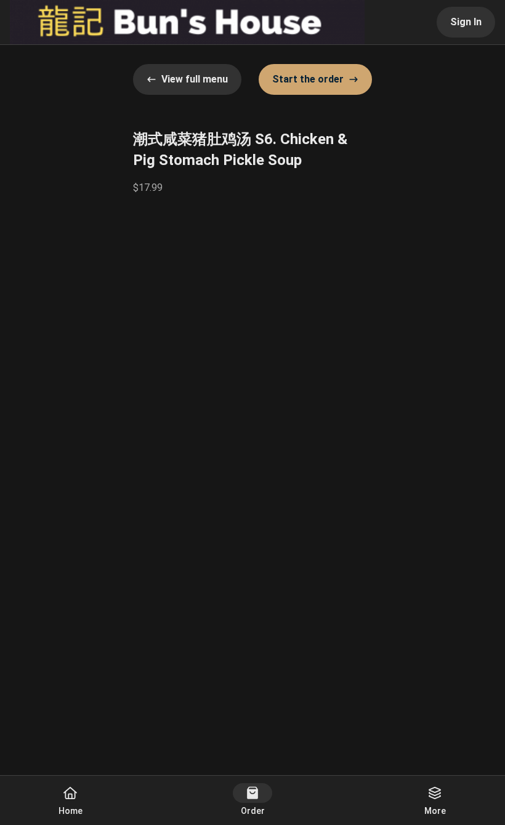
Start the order (308, 79)
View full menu (194, 79)
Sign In (466, 22)
